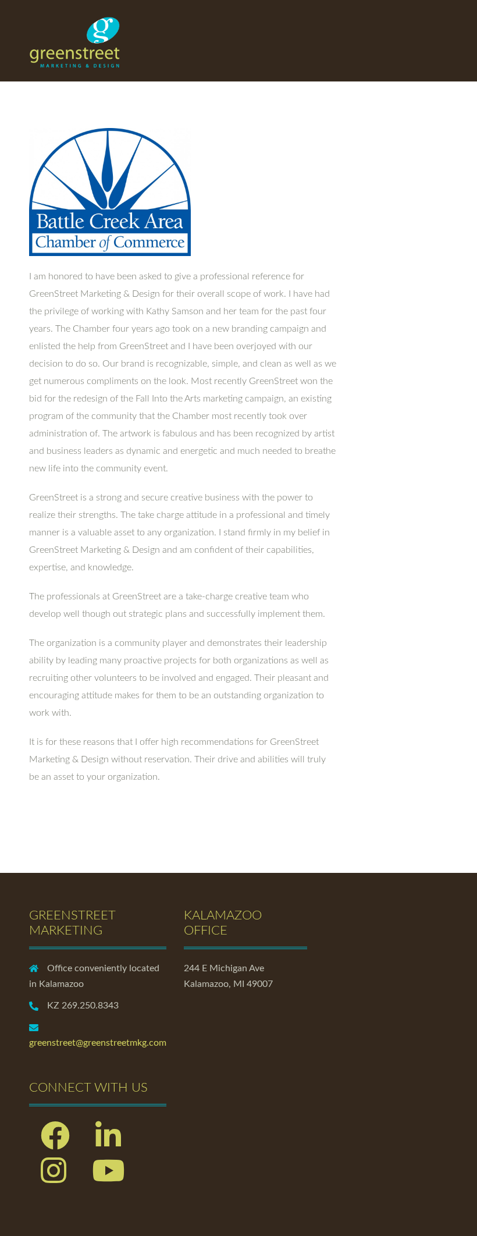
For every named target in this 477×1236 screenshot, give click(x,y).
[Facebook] (55, 1143)
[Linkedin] (108, 1143)
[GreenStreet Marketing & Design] (75, 40)
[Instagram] (53, 1178)
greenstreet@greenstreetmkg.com (97, 1042)
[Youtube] (108, 1178)
